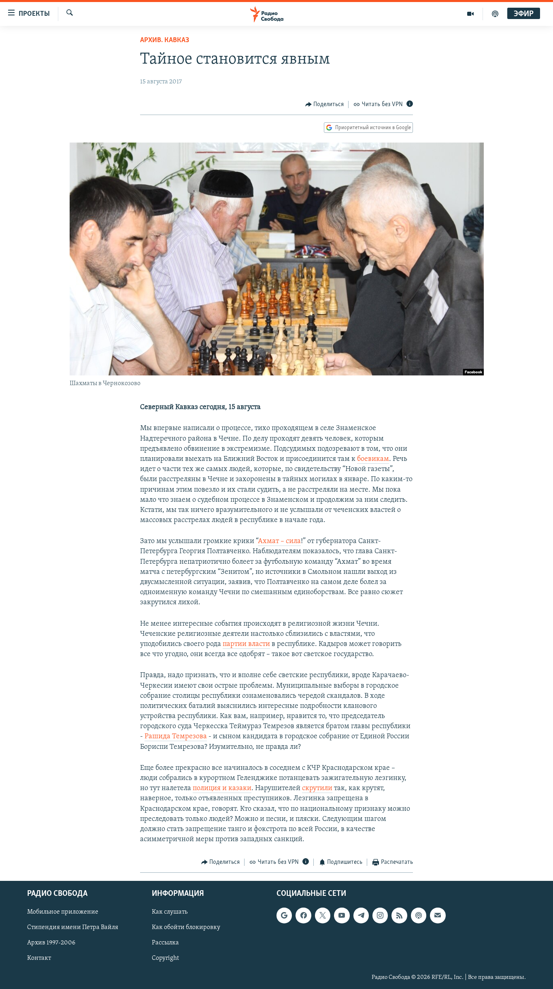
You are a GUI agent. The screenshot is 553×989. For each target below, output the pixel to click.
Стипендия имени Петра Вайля (72, 927)
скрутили (317, 788)
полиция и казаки (222, 788)
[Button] (324, 104)
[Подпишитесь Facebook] (303, 915)
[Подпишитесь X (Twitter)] (322, 915)
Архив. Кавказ (164, 40)
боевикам (373, 459)
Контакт (39, 958)
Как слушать (169, 912)
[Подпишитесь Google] (284, 915)
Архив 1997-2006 (51, 943)
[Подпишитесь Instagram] (380, 915)
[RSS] (399, 915)
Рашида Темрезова (176, 736)
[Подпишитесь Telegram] (361, 915)
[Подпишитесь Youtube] (341, 915)
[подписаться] (437, 915)
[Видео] (470, 14)
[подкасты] (495, 14)
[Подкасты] (418, 915)
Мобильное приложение (62, 912)
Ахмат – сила (279, 541)
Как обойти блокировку (186, 927)
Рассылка (165, 943)
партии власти (246, 644)
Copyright (165, 958)
